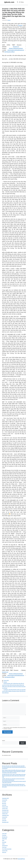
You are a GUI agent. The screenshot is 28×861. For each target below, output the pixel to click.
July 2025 (4, 801)
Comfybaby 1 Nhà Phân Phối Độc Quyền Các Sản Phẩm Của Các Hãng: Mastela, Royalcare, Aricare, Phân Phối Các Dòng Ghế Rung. (14, 691)
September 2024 (5, 815)
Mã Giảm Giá (4, 837)
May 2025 (4, 803)
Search (3, 740)
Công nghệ (4, 833)
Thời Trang (4, 847)
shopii (3, 843)
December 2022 (5, 822)
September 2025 (5, 798)
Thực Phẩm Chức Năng (6, 848)
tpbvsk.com (9, 2)
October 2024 (4, 813)
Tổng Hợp (4, 852)
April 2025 (4, 805)
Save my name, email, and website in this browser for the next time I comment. (15, 728)
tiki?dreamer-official (10, 51)
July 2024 (4, 818)
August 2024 (4, 817)
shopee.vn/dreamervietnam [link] (16, 48)
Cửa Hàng (4, 835)
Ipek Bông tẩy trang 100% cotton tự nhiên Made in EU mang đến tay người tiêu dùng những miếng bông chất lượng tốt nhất (13, 776)
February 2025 (5, 806)
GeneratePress (21, 858)
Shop (3, 840)
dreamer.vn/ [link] (16, 46)
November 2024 (5, 811)
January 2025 (5, 808)
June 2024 (4, 820)
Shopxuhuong (5, 845)
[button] (18, 2)
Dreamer (20, 25)
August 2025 (4, 799)
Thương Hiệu (6, 680)
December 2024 (5, 810)
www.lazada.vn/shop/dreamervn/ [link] (15, 50)
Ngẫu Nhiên (4, 838)
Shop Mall (4, 842)
